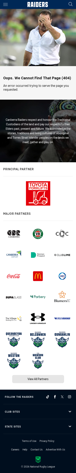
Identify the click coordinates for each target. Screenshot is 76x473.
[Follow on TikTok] (47, 396)
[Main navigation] (5, 4)
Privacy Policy (47, 440)
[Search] (70, 4)
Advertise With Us (55, 449)
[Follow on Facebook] (55, 396)
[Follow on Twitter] (62, 396)
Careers (15, 449)
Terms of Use (29, 440)
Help (24, 449)
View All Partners (38, 379)
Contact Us (37, 449)
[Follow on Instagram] (69, 396)
